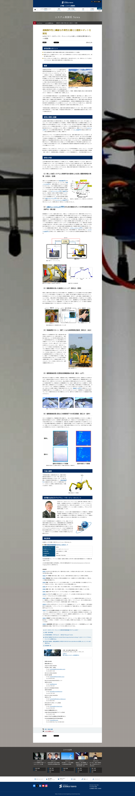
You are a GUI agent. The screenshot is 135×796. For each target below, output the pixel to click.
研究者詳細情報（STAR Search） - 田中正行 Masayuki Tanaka (59, 634)
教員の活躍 (50, 729)
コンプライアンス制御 (61, 200)
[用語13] (44, 624)
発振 (65, 191)
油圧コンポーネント (51, 198)
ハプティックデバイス (76, 228)
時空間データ (77, 388)
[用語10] (44, 604)
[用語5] (44, 586)
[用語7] (44, 591)
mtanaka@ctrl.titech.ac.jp (56, 706)
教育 (59, 9)
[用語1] (44, 571)
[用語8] (44, 594)
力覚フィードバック (56, 207)
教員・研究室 (71, 9)
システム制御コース (49, 731)
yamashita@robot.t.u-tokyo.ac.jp (58, 699)
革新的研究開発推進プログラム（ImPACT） (57, 544)
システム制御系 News (49, 23)
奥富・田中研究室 (49, 632)
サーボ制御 (77, 129)
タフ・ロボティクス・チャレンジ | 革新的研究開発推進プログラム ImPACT (61, 630)
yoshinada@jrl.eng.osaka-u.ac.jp (57, 669)
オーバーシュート (56, 191)
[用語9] (44, 598)
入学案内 (92, 9)
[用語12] (44, 618)
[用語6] (44, 589)
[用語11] (44, 610)
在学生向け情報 (94, 786)
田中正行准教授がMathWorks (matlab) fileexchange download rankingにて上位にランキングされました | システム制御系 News (68, 638)
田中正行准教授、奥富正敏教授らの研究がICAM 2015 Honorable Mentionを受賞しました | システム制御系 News (67, 642)
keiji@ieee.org (53, 684)
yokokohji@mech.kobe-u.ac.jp (57, 676)
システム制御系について (45, 9)
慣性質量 (62, 180)
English (99, 10)
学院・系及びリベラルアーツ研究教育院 (70, 655)
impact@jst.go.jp (54, 720)
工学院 (64, 653)
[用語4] (44, 582)
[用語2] (44, 575)
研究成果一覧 (48, 645)
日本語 (99, 8)
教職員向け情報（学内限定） (96, 788)
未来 (83, 9)
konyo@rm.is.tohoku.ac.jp (56, 691)
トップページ (35, 9)
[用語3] (44, 578)
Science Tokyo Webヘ (95, 785)
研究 (46, 729)
